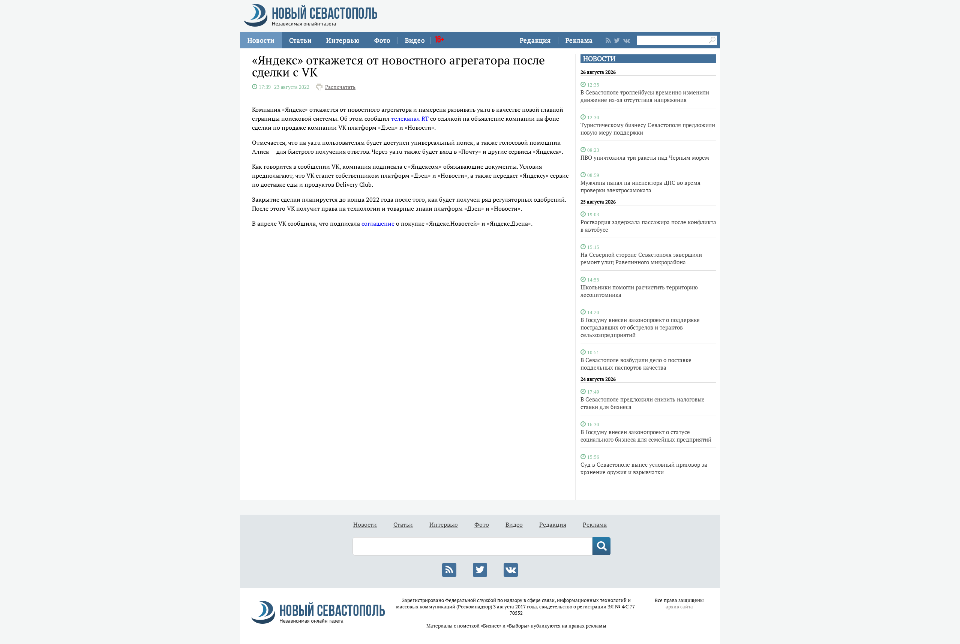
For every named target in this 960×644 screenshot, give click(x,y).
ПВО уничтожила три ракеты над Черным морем (644, 157)
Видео (415, 40)
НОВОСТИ (599, 58)
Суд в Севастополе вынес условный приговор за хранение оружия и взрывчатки (643, 468)
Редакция (535, 40)
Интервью (343, 40)
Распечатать (340, 87)
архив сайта (679, 607)
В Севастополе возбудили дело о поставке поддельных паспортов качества (636, 363)
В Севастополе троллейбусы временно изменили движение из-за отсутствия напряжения (644, 95)
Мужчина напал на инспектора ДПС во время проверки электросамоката (640, 186)
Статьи (300, 40)
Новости (261, 40)
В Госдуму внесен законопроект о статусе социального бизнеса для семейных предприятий (645, 435)
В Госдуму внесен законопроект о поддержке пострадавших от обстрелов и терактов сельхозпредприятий (640, 327)
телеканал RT (410, 118)
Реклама (579, 40)
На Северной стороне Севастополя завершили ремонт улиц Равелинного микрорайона (641, 258)
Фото (382, 40)
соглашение (378, 223)
